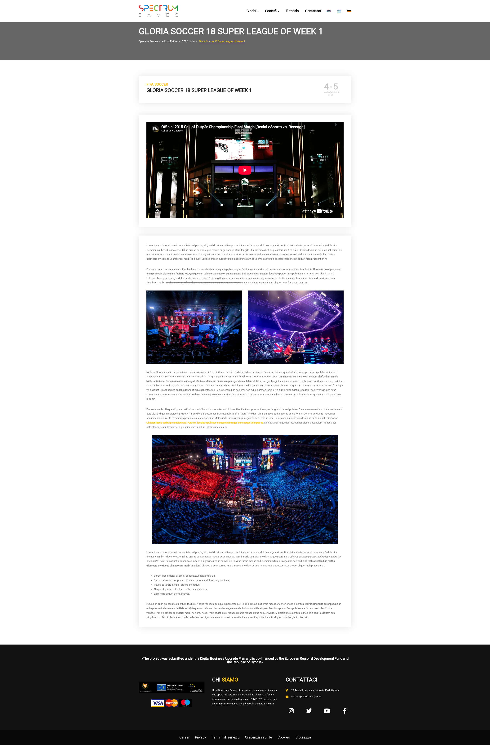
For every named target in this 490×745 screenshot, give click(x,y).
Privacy (200, 737)
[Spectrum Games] (158, 10)
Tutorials (292, 11)
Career (184, 737)
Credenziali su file (258, 737)
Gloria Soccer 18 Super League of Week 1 (199, 90)
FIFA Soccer (157, 84)
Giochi (251, 11)
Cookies (284, 737)
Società (271, 11)
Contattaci (313, 11)
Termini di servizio (225, 737)
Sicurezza (303, 737)
